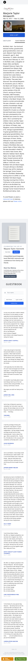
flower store (17, 201)
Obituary (7, 41)
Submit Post (14, 303)
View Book (7, 252)
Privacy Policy (10, 653)
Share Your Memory (10, 276)
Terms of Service (18, 653)
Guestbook (20, 41)
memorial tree (8, 199)
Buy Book (16, 252)
